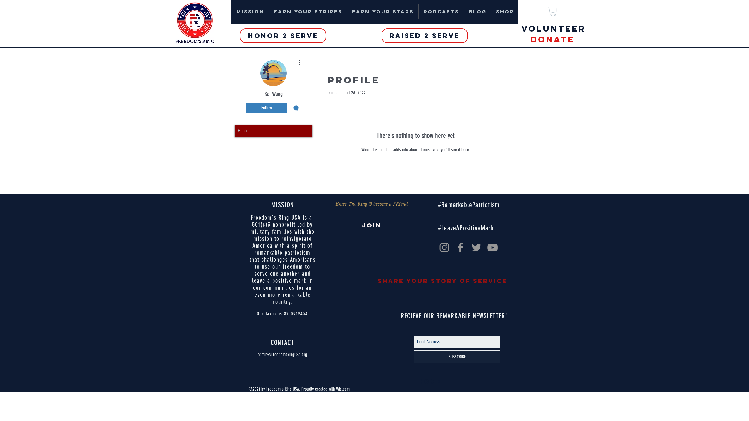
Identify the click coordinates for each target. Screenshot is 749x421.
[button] (553, 11)
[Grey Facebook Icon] (460, 247)
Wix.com (343, 389)
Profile (244, 131)
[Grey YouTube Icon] (492, 247)
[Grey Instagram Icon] (444, 247)
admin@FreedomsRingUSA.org (282, 354)
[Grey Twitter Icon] (476, 247)
